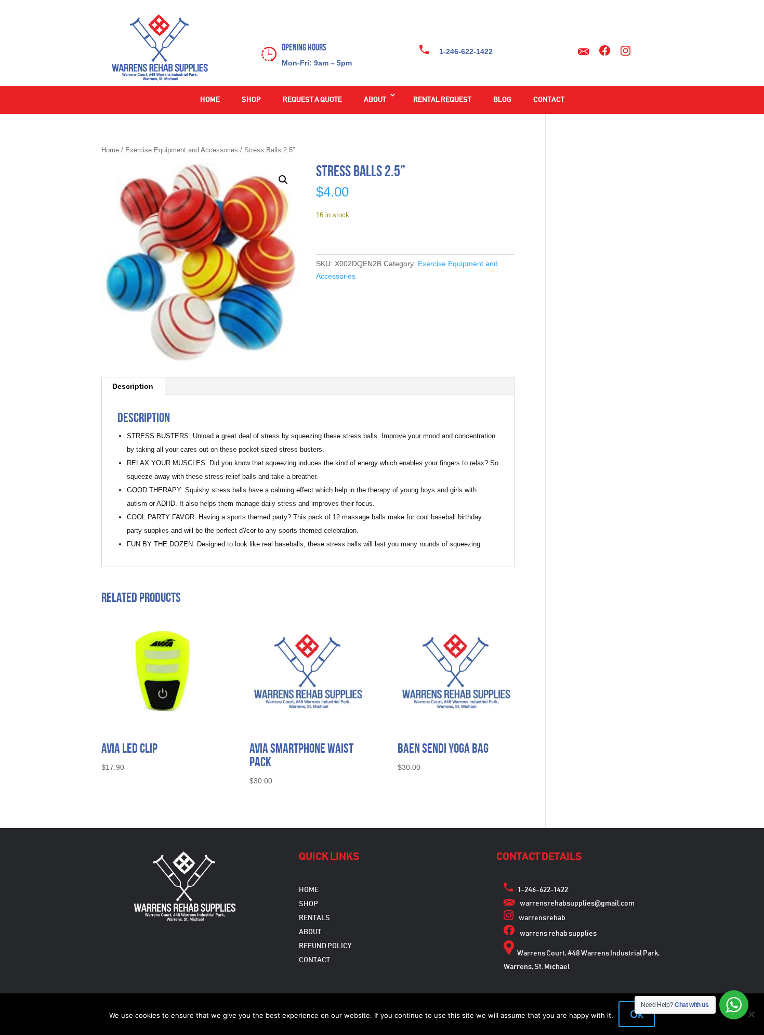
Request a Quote (312, 99)
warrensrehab (542, 918)
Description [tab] (132, 386)
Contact (548, 99)
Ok (636, 1014)
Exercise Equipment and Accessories (181, 150)
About (375, 99)
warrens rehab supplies (558, 933)
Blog (502, 99)
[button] (283, 180)
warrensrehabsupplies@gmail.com (577, 903)
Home (210, 99)
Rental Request (442, 99)
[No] (751, 1014)
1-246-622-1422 (466, 51)
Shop (251, 99)
